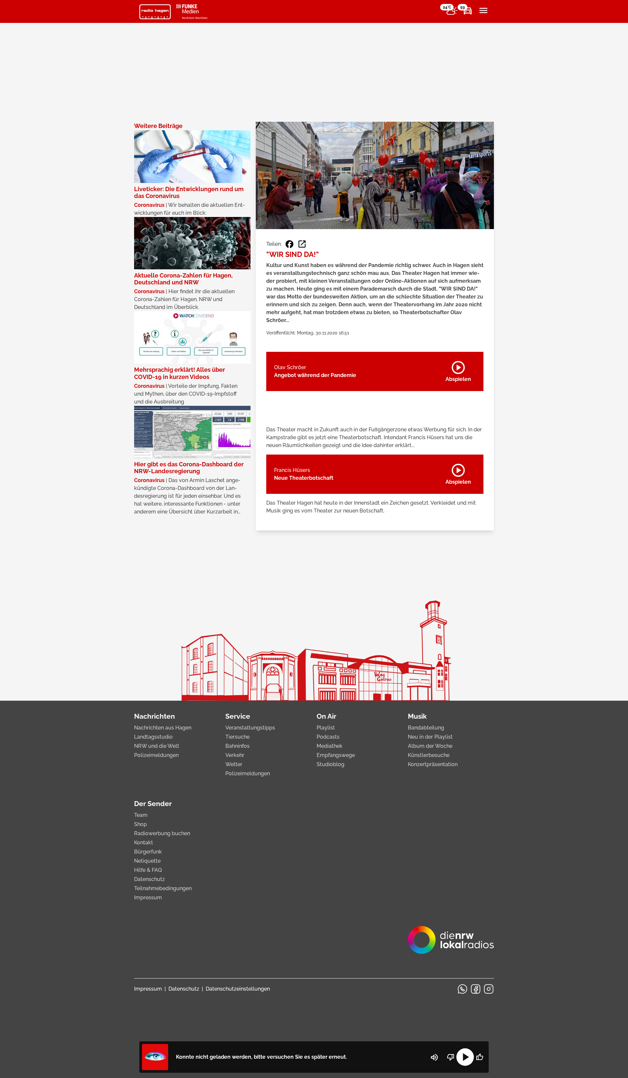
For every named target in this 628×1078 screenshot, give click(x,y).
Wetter (233, 764)
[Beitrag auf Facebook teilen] (289, 244)
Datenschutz (149, 879)
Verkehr (234, 755)
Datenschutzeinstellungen (238, 989)
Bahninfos (237, 746)
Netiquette (147, 861)
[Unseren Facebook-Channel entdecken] (475, 989)
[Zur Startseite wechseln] (155, 12)
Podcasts (328, 737)
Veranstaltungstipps (250, 728)
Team (141, 815)
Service (237, 716)
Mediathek (329, 746)
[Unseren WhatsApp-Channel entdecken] (462, 989)
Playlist (326, 728)
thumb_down (451, 1057)
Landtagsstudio (153, 737)
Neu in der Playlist (430, 737)
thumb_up (479, 1057)
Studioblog (330, 764)
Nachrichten (154, 716)
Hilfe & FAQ (148, 870)
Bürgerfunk (148, 852)
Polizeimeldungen (156, 755)
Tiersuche (237, 737)
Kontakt (143, 842)
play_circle (465, 1057)
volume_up (434, 1057)
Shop (140, 824)
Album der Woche (430, 746)
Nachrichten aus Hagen (162, 728)
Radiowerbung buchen (162, 833)
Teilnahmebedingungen (163, 888)
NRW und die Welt (156, 746)
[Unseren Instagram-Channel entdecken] (488, 989)
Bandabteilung (426, 728)
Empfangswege (336, 755)
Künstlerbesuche (428, 755)
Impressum (148, 897)
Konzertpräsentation (433, 764)
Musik (417, 716)
